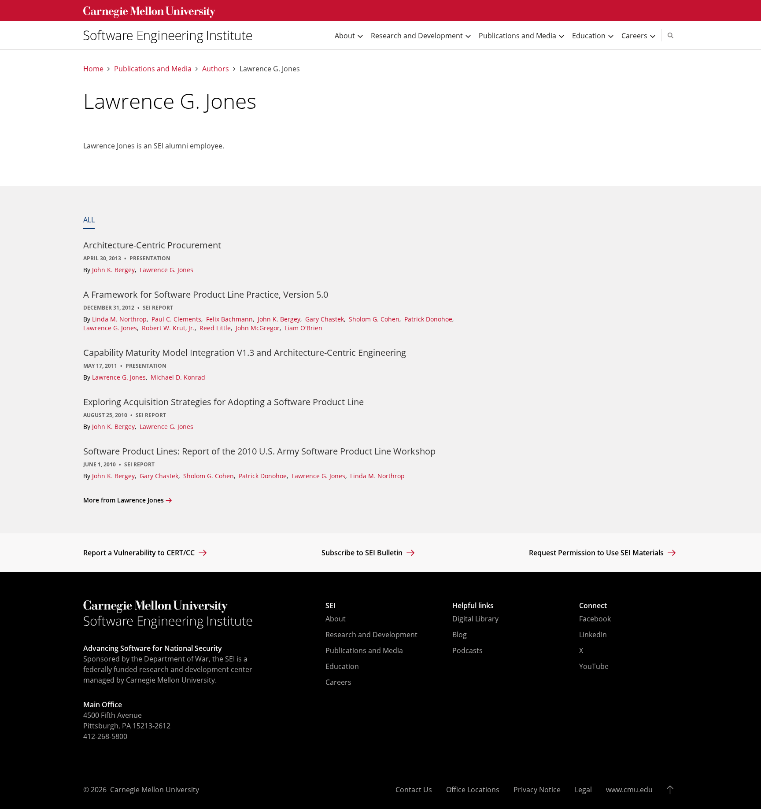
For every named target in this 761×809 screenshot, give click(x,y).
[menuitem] (171, 35)
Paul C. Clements (177, 319)
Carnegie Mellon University (154, 789)
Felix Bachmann (230, 319)
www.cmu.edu (629, 789)
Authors (215, 69)
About (335, 619)
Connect (593, 605)
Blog (459, 634)
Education (342, 666)
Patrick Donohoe (429, 319)
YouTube (594, 666)
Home (93, 69)
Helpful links (473, 605)
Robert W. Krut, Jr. (169, 328)
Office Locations (472, 789)
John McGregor (258, 328)
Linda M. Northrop (120, 319)
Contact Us (413, 789)
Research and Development (371, 634)
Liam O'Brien (303, 328)
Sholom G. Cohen (375, 319)
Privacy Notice (537, 789)
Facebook (595, 619)
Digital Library (475, 619)
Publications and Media (153, 69)
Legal (583, 789)
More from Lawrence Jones (123, 500)
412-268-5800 (105, 736)
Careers (338, 682)
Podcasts (467, 650)
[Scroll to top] (672, 789)
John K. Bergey (114, 270)
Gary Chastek (325, 319)
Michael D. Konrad (178, 377)
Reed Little (216, 328)
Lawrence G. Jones (166, 270)
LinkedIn (593, 634)
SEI (330, 605)
